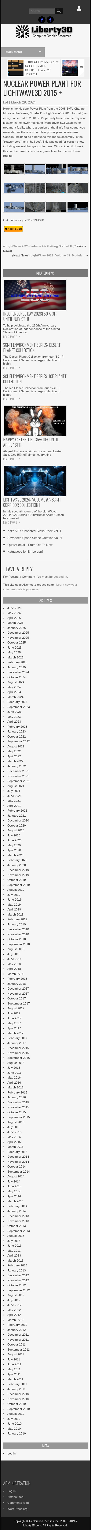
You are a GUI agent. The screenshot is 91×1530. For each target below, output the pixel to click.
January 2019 (16, 924)
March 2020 (15, 855)
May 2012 (14, 1310)
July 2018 (13, 954)
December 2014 (18, 1156)
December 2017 (18, 988)
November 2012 (18, 1280)
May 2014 (14, 1191)
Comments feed (18, 1502)
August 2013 (15, 1235)
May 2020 (14, 845)
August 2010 (15, 1413)
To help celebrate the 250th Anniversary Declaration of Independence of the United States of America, (31, 329)
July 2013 (13, 1240)
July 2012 (13, 1300)
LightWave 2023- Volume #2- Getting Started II (39, 246)
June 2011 (14, 1364)
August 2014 (15, 1176)
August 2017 (15, 1008)
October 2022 (16, 736)
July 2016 (13, 1067)
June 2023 (14, 711)
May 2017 (14, 1023)
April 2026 (14, 618)
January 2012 (16, 1329)
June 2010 (14, 1423)
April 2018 (14, 968)
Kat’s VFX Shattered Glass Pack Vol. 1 (34, 531)
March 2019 (15, 914)
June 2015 (14, 1132)
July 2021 (13, 790)
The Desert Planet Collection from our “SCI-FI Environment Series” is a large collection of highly (33, 360)
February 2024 (17, 701)
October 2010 (16, 1403)
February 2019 (17, 919)
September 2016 (18, 1057)
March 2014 (15, 1201)
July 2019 (13, 894)
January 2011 (16, 1389)
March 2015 (15, 1146)
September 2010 (18, 1409)
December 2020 (18, 820)
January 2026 (16, 627)
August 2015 (15, 1122)
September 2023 (18, 707)
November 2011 (18, 1339)
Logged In (60, 576)
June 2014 (14, 1186)
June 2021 (14, 796)
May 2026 (14, 612)
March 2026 (15, 622)
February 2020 (17, 860)
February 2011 (17, 1384)
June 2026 (14, 608)
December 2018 (18, 929)
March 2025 (15, 657)
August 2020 (15, 830)
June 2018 (14, 959)
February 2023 (17, 726)
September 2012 (18, 1290)
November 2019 (18, 875)
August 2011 (15, 1354)
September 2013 (18, 1231)
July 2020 (13, 835)
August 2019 (15, 889)
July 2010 (13, 1418)
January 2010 (16, 1433)
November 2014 (18, 1161)
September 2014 (18, 1171)
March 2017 (15, 1033)
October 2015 (16, 1112)
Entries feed (15, 1496)
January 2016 (16, 1097)
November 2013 (18, 1221)
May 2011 (14, 1369)
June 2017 (14, 1018)
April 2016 (14, 1082)
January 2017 (16, 1043)
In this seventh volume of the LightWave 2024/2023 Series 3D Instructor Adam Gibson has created (33, 515)
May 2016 (14, 1077)
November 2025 (18, 637)
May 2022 (14, 751)
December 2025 (18, 632)
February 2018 (17, 978)
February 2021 (17, 810)
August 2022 (15, 746)
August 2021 (15, 786)
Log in (11, 1453)
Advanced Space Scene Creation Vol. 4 (34, 538)
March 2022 (15, 761)
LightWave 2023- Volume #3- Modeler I (57, 255)
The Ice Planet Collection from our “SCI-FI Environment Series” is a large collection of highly (31, 391)
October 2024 (16, 677)
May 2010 (14, 1428)
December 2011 (18, 1334)
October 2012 (16, 1285)
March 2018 (15, 973)
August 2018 (15, 949)
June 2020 (14, 840)
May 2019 (14, 904)
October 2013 (16, 1225)
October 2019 (16, 879)
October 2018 (16, 939)
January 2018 (16, 983)
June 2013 (14, 1245)
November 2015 (18, 1107)
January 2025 (16, 667)
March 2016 (15, 1087)
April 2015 (14, 1142)
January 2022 (16, 766)
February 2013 (17, 1265)
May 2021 (14, 800)
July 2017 (13, 1013)
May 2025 (14, 652)
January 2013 (16, 1270)
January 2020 (16, 865)
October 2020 (16, 825)
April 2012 (14, 1314)
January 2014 (16, 1211)
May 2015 (14, 1137)
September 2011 (18, 1349)
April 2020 (14, 850)
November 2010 (18, 1399)
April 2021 (14, 805)
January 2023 (16, 731)
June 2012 (14, 1305)
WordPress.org (17, 1508)
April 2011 (14, 1374)
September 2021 (18, 781)
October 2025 (16, 642)
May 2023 (14, 716)
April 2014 (14, 1196)
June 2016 (14, 1072)
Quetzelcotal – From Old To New (29, 545)
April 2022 (14, 756)
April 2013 (14, 1255)
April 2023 (14, 721)
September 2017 (18, 1003)
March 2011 (15, 1379)
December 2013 (18, 1216)
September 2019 (18, 884)
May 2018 (14, 964)
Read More (10, 336)
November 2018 (18, 934)
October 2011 (16, 1344)
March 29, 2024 (23, 102)
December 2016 (18, 1048)
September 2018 (18, 944)
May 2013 (14, 1250)
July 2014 (13, 1181)
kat (5, 102)
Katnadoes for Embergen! (25, 551)
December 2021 (18, 771)
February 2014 (17, 1206)
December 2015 (18, 1102)
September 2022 (18, 741)
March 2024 (15, 697)
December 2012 (18, 1275)
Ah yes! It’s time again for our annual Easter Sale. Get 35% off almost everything (32, 453)
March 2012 (15, 1320)
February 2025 (17, 662)
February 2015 (17, 1151)
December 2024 (18, 672)
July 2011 (13, 1359)
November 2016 (18, 1053)
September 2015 (18, 1117)
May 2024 (14, 687)
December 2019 (18, 870)
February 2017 (17, 1038)
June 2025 (14, 647)
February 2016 (17, 1092)
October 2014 (16, 1166)
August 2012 (15, 1295)
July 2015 (13, 1127)
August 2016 (15, 1062)
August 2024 (15, 682)
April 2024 (14, 692)
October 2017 (16, 998)
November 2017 (18, 993)
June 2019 (14, 899)
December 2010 (18, 1394)
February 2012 (17, 1324)
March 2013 (15, 1260)
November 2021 (18, 776)
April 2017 (14, 1028)
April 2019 (14, 909)
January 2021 (16, 815)
